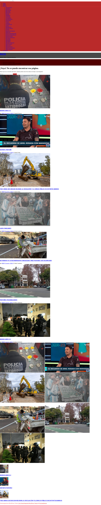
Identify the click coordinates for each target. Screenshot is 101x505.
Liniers (7, 25)
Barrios (5, 6)
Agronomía (8, 7)
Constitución (8, 19)
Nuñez (7, 29)
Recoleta (7, 38)
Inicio (4, 3)
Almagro (7, 8)
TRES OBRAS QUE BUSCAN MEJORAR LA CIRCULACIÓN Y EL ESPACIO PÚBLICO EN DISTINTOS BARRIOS (29, 189)
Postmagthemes (43, 503)
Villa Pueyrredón (10, 48)
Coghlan (7, 16)
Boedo (7, 14)
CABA (4, 4)
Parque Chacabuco (10, 35)
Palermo (7, 32)
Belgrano (8, 12)
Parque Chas (9, 36)
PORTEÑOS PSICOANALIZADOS (8, 300)
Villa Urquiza (8, 49)
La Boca (7, 23)
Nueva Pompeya (10, 31)
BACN (3, 54)
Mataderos (8, 27)
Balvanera (8, 10)
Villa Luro (8, 45)
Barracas (7, 11)
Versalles (7, 41)
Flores (7, 21)
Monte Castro (9, 28)
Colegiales (8, 18)
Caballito (7, 15)
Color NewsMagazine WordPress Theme (28, 503)
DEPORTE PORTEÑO (5, 150)
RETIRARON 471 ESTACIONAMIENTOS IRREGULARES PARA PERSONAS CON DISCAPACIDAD (26, 260)
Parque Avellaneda (10, 33)
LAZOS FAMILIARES (5, 228)
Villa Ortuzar (9, 46)
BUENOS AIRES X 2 (5, 110)
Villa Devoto (8, 44)
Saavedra (8, 40)
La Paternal (8, 24)
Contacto (5, 50)
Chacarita (8, 20)
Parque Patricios (10, 37)
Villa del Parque (9, 42)
